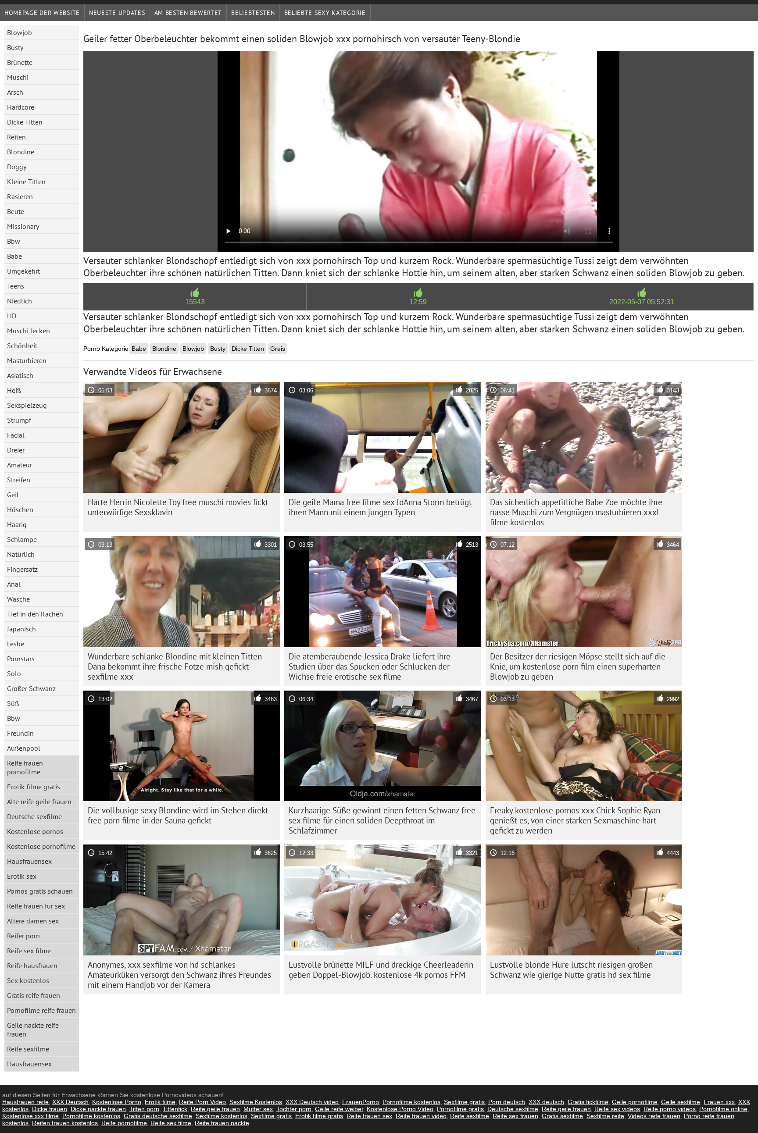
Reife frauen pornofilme (25, 767)
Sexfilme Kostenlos (255, 1101)
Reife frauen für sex (36, 905)
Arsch (15, 92)
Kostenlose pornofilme (41, 846)
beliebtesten (253, 13)
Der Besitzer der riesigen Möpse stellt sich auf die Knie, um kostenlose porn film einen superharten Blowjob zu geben (577, 666)
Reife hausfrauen (32, 965)
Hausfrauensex (29, 861)
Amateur (19, 464)
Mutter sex (258, 1108)
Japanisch (21, 628)
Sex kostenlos (28, 980)
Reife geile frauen (215, 1108)
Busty (15, 47)
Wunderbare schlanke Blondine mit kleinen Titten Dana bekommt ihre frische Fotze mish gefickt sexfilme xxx (175, 666)
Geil (13, 494)
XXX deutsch (546, 1101)
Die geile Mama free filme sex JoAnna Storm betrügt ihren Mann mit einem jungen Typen (380, 507)
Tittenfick (175, 1108)
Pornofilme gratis (460, 1108)
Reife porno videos (670, 1108)
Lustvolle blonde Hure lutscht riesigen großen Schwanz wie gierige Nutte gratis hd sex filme (571, 969)
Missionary (23, 226)
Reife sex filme (29, 950)
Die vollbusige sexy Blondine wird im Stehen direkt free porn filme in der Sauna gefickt (178, 815)
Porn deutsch (506, 1101)
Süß (13, 703)
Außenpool (23, 748)
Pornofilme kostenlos (411, 1101)
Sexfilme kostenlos (221, 1115)
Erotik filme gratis (33, 786)
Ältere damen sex (33, 920)
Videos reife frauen (654, 1115)
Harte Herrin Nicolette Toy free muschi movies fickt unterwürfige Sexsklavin (178, 507)
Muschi (18, 77)
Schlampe (22, 539)
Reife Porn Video (202, 1101)
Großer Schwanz (31, 688)
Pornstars (21, 658)
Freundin (20, 733)
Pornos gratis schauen (40, 891)
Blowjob (19, 32)
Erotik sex (21, 876)
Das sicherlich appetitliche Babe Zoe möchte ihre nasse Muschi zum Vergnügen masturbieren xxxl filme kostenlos (576, 512)
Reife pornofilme (124, 1122)
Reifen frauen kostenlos (65, 1122)
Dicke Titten (25, 122)
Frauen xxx (719, 1101)
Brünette (19, 62)
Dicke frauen (49, 1108)
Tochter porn (293, 1108)
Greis (277, 348)
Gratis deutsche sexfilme (158, 1115)
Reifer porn (23, 935)
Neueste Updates (117, 13)
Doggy (16, 166)
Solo (14, 673)
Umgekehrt (23, 271)
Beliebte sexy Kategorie (325, 13)
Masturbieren (26, 360)
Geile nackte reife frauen (33, 1029)
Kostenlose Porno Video (400, 1108)
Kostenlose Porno (116, 1101)
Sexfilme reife (605, 1115)
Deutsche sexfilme (34, 816)
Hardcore (20, 107)
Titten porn (144, 1108)
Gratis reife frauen (33, 995)
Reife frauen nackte (222, 1122)
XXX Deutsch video (312, 1101)
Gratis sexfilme (562, 1115)
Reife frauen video (421, 1115)
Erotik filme (160, 1101)
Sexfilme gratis (464, 1101)
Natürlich (21, 554)
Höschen (20, 509)
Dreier (16, 449)
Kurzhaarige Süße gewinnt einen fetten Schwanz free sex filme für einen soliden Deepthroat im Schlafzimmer (382, 820)
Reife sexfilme (28, 1048)
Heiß (14, 390)
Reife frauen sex (369, 1115)
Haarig (17, 524)
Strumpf (19, 420)
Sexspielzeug (27, 405)
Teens (15, 285)
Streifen (18, 479)
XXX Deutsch (70, 1101)
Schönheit (22, 345)
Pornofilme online (723, 1108)
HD (11, 315)
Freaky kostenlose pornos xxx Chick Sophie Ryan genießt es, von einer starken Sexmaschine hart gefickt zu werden (575, 820)
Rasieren (20, 196)
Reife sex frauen (515, 1115)
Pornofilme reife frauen (41, 1010)
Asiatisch (20, 375)
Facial (16, 435)
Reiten (16, 136)
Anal (14, 584)
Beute (15, 211)
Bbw (13, 241)
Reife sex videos (617, 1108)
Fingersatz (22, 569)
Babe (14, 256)
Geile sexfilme (680, 1101)
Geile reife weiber (339, 1108)
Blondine (20, 151)
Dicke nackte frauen (98, 1108)
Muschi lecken (28, 330)
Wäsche (18, 599)
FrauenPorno (360, 1101)
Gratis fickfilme (588, 1101)
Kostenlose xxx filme (30, 1115)
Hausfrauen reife (25, 1101)
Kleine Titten (26, 181)
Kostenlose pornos (35, 831)
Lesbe (15, 643)
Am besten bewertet (188, 13)
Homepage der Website (42, 13)
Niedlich (19, 300)
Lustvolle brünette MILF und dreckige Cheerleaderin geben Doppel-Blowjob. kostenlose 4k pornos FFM (381, 969)
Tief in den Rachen (35, 613)
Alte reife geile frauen (39, 801)
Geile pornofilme (635, 1101)
